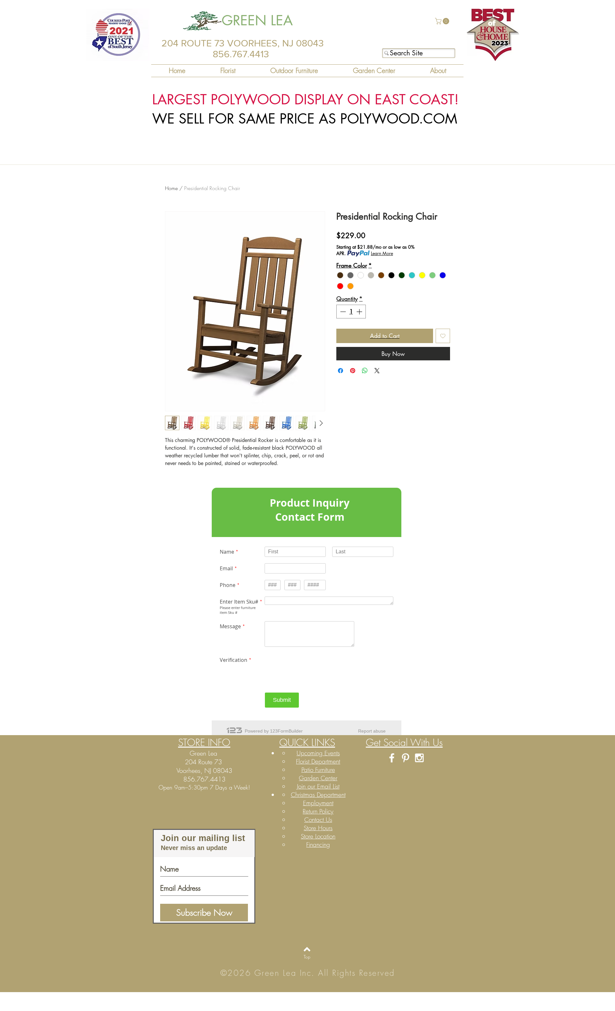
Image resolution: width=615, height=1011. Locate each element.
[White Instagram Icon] (419, 758)
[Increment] (360, 311)
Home (171, 188)
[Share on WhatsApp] (365, 370)
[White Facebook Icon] (392, 758)
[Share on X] (377, 370)
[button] (443, 21)
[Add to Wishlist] (443, 336)
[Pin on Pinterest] (353, 370)
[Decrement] (342, 311)
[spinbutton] (351, 311)
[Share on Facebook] (340, 370)
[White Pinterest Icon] (405, 758)
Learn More (382, 253)
